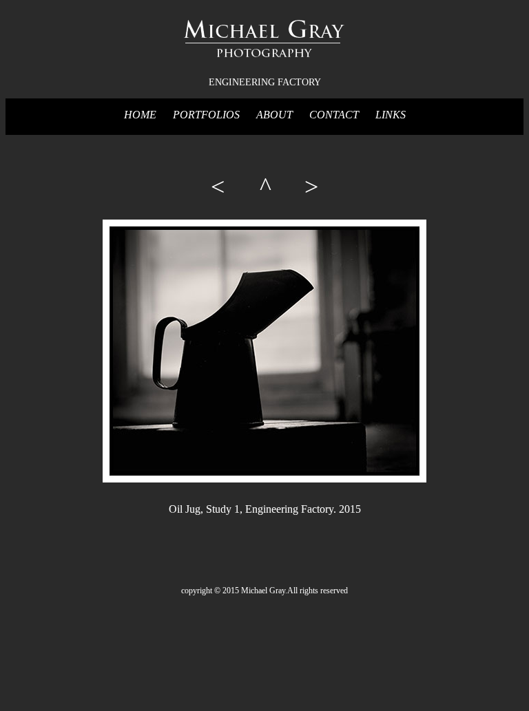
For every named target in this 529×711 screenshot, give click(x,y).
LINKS (390, 114)
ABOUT (274, 114)
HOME (140, 114)
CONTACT (335, 114)
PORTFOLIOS (206, 114)
